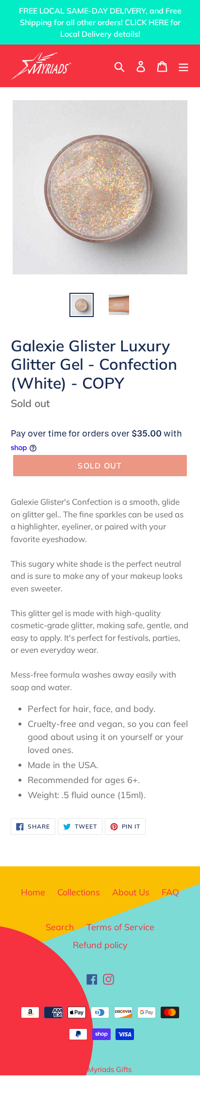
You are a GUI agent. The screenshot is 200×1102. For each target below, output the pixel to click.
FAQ (170, 892)
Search (60, 927)
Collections (78, 892)
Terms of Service (120, 927)
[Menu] (183, 65)
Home (33, 892)
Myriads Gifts (109, 1069)
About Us (131, 892)
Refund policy (100, 945)
